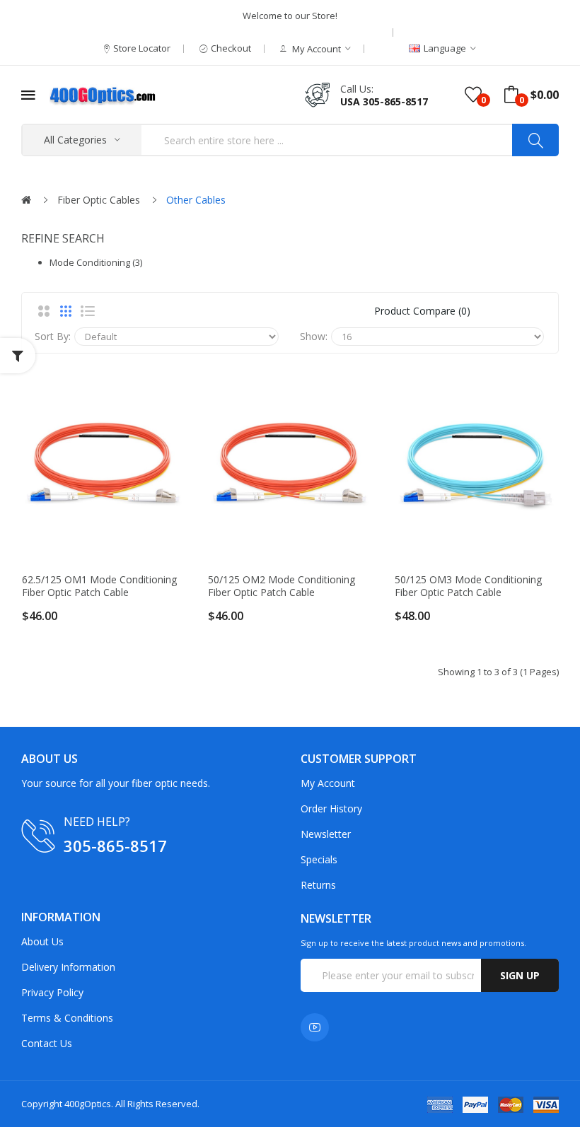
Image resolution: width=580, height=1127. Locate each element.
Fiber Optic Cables (98, 199)
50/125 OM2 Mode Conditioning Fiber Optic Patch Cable (281, 586)
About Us (42, 941)
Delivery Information (68, 967)
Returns (318, 885)
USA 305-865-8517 (384, 101)
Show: (313, 336)
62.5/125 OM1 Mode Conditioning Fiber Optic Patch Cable (99, 586)
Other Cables (196, 199)
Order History (331, 808)
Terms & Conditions (67, 1017)
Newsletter (326, 834)
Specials (319, 859)
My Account (328, 783)
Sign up (520, 975)
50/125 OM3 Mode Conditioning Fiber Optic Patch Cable (468, 586)
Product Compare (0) (422, 310)
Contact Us (46, 1043)
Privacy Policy (52, 992)
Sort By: (53, 336)
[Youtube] (315, 1027)
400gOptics (87, 1103)
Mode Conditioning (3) (96, 262)
